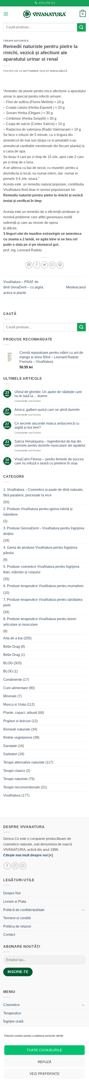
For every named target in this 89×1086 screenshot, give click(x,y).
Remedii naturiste (16, 729)
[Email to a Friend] (52, 264)
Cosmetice (11, 1005)
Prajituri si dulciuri (17, 721)
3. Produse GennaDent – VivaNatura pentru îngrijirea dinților (43, 531)
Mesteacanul (76, 287)
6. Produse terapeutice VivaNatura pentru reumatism (43, 586)
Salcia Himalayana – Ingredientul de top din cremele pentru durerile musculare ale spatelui (49, 443)
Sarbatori (10, 754)
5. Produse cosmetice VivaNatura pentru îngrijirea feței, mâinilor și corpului (41, 569)
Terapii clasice (14, 771)
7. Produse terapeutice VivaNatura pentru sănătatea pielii (43, 602)
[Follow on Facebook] (7, 865)
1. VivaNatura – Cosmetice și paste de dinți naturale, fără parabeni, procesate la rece (43, 492)
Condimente (12, 679)
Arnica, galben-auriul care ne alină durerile (47, 409)
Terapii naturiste (16, 40)
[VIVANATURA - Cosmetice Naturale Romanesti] (44, 13)
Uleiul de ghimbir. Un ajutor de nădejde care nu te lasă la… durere (48, 394)
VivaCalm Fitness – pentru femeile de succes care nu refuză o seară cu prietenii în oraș (49, 461)
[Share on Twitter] (44, 264)
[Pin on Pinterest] (60, 264)
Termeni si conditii (17, 918)
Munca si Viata (14, 704)
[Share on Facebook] (36, 264)
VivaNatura (12, 795)
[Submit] (81, 27)
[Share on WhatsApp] (28, 264)
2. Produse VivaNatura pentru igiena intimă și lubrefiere (38, 511)
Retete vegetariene (17, 737)
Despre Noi (12, 893)
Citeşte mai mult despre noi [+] (28, 855)
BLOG (8, 663)
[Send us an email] (22, 865)
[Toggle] (83, 909)
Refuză (44, 1062)
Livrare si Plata (14, 901)
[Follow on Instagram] (15, 865)
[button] (5, 14)
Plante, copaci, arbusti (20, 712)
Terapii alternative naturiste (23, 762)
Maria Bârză (58, 71)
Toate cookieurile (44, 1050)
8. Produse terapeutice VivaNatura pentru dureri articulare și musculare (39, 621)
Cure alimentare (15, 688)
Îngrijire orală (13, 1021)
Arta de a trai (13, 638)
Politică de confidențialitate (23, 910)
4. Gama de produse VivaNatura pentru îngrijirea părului (40, 550)
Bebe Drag (11, 646)
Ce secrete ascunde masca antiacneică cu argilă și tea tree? (46, 425)
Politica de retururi (17, 926)
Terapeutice (12, 1013)
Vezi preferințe (45, 1073)
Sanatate (10, 746)
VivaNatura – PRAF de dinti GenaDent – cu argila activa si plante (23, 287)
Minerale (10, 696)
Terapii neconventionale (21, 787)
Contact (9, 934)
